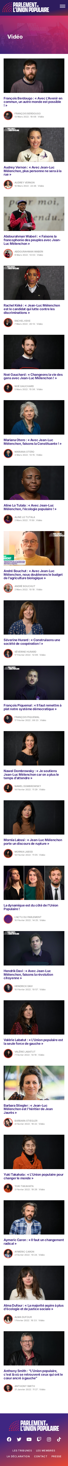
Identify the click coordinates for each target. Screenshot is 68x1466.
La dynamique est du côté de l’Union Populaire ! (31, 907)
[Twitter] (19, 1439)
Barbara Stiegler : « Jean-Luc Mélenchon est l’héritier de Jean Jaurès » (28, 1109)
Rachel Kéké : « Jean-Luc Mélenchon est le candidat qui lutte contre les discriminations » (32, 309)
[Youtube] (29, 1439)
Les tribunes (22, 1450)
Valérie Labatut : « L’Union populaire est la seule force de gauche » (33, 1041)
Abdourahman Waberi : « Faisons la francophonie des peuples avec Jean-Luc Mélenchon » (32, 240)
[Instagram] (48, 1439)
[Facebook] (9, 1439)
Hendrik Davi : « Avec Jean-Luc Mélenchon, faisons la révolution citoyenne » (28, 974)
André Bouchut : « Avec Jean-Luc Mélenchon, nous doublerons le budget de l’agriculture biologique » (33, 574)
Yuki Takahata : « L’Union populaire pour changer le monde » (33, 1176)
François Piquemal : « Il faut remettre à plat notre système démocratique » (32, 707)
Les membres (45, 1450)
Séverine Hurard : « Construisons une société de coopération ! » (32, 641)
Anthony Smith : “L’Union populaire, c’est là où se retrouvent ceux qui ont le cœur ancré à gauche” (33, 1374)
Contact (40, 1456)
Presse (56, 1456)
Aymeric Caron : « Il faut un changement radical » (34, 1241)
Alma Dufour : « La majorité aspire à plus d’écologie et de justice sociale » (34, 1307)
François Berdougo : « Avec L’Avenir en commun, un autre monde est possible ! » (33, 101)
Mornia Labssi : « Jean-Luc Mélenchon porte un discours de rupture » (33, 841)
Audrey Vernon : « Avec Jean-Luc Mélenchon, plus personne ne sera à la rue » (32, 170)
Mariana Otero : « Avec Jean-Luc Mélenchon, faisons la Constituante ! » (33, 442)
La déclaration (18, 1456)
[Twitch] (39, 1439)
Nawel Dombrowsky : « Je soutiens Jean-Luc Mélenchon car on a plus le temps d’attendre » (31, 774)
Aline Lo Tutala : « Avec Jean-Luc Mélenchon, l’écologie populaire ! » (30, 507)
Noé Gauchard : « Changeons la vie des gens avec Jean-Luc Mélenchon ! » (33, 376)
